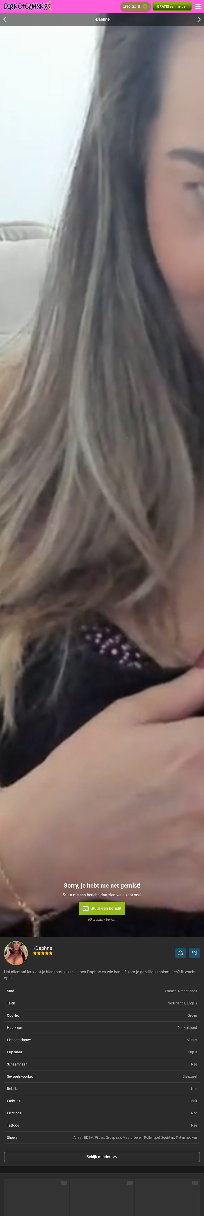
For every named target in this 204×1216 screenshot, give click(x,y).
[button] (180, 953)
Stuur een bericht (106, 908)
